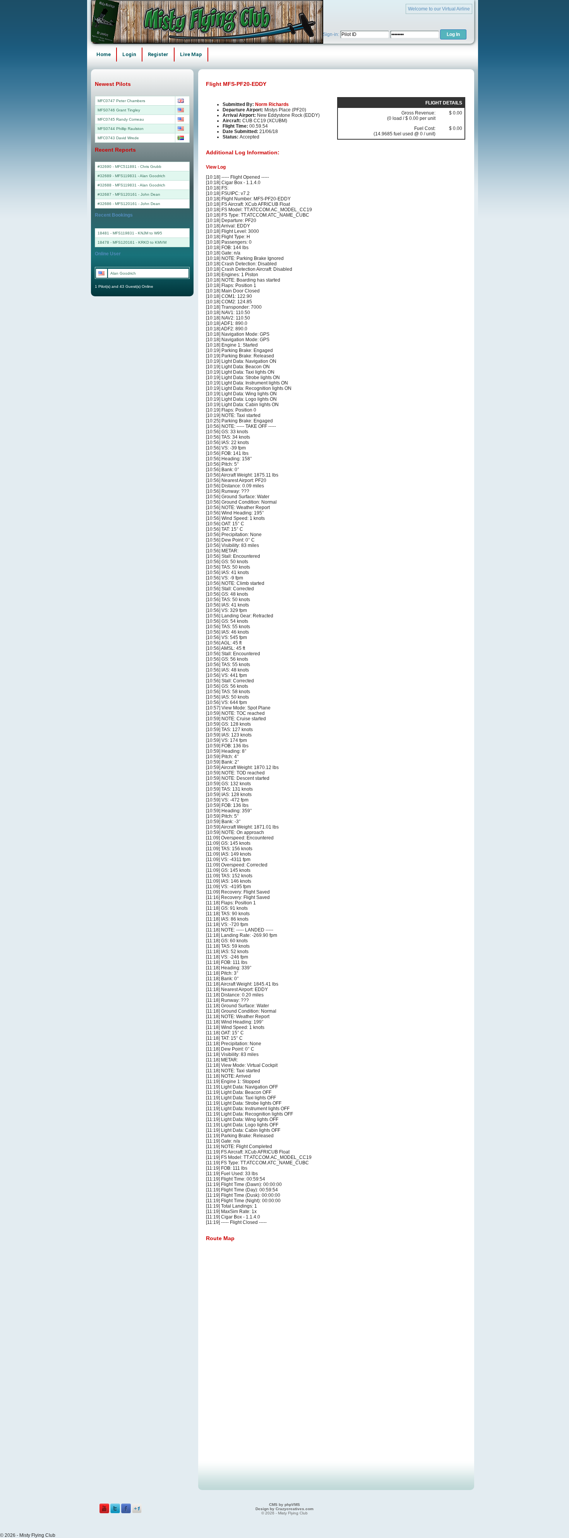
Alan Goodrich (152, 176)
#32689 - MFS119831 (117, 176)
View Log (216, 167)
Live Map (191, 54)
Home (103, 54)
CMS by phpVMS (284, 1504)
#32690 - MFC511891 (117, 166)
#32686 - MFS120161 (117, 204)
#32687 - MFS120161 (117, 194)
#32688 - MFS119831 (117, 185)
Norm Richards (272, 104)
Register (158, 54)
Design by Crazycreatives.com (284, 1509)
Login (129, 54)
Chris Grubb (150, 166)
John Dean (150, 194)
